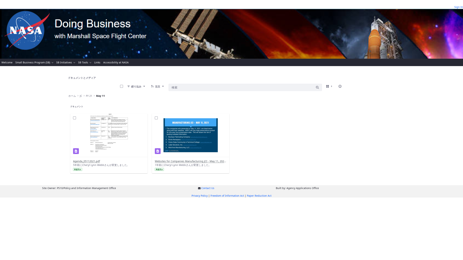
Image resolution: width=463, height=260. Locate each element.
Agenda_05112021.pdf (86, 161)
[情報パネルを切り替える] (340, 86)
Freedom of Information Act (227, 195)
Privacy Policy (200, 195)
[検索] (317, 87)
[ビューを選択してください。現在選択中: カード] (329, 86)
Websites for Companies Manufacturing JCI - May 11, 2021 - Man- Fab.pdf (190, 161)
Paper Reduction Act (259, 195)
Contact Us (207, 188)
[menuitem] (7, 62)
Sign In (458, 7)
